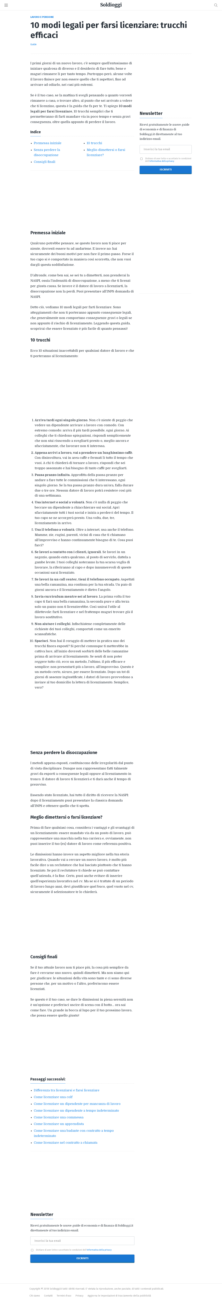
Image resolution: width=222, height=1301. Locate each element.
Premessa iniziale (47, 143)
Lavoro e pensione (42, 17)
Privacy (79, 1295)
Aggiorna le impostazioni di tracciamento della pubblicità (119, 1295)
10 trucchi (94, 143)
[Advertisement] (82, 200)
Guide (33, 44)
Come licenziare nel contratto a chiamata (65, 1142)
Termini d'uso (64, 1295)
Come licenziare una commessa (58, 1117)
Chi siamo (34, 1295)
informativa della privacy (99, 1250)
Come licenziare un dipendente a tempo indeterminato (76, 1110)
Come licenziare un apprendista (59, 1124)
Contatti (48, 1295)
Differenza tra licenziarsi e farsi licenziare (66, 1090)
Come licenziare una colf (53, 1097)
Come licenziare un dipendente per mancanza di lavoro (77, 1104)
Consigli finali (44, 162)
